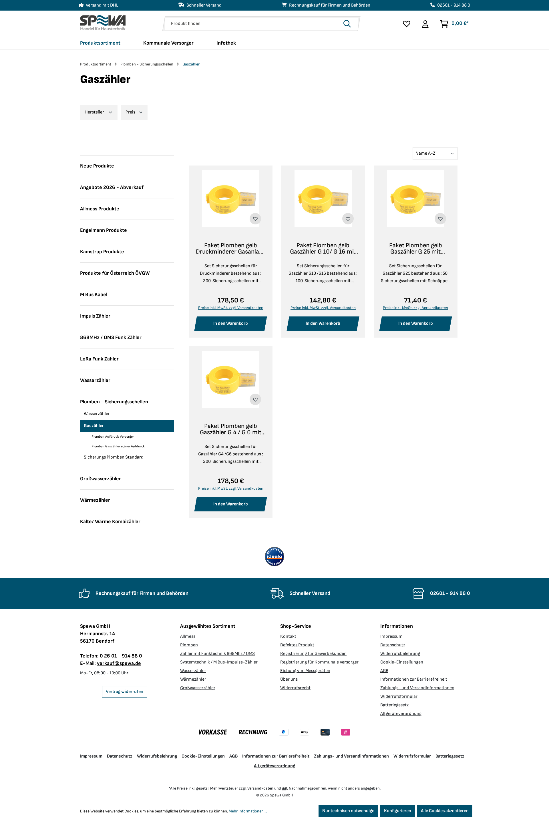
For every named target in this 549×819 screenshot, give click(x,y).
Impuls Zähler (95, 316)
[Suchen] (349, 24)
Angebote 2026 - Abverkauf (112, 187)
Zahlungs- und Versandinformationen (417, 688)
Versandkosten (260, 788)
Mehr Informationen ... (248, 811)
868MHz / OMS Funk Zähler (111, 337)
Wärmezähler (95, 500)
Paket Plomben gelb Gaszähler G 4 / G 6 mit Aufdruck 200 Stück (230, 429)
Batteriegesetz (394, 705)
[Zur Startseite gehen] (103, 22)
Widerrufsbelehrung (400, 653)
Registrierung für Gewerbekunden (313, 653)
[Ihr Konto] (425, 23)
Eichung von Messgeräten (305, 670)
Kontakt (288, 636)
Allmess (187, 636)
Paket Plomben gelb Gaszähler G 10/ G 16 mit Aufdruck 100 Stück (323, 248)
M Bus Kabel (93, 295)
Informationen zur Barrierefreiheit (413, 679)
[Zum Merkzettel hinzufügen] (255, 218)
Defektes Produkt (297, 645)
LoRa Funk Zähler (99, 359)
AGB (384, 670)
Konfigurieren (397, 811)
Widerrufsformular (398, 696)
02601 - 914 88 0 (453, 5)
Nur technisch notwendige (348, 811)
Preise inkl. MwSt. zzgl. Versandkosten (230, 307)
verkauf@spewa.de (119, 663)
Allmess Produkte (99, 209)
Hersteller (95, 112)
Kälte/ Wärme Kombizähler (110, 522)
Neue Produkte (97, 166)
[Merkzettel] (406, 23)
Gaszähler (94, 426)
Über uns (289, 679)
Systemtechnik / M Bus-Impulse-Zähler (219, 662)
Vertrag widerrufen (124, 691)
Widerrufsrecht (295, 688)
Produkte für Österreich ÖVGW (115, 273)
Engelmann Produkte (103, 230)
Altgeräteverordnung (400, 713)
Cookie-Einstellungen (401, 662)
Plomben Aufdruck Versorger (113, 437)
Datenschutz (392, 645)
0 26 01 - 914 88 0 (121, 656)
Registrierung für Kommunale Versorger (319, 662)
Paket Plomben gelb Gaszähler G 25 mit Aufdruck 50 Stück (415, 248)
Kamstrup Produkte (102, 252)
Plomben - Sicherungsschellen (114, 402)
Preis (131, 112)
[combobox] (252, 24)
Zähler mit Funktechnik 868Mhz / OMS (217, 653)
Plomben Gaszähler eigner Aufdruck (118, 446)
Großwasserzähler (100, 479)
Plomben (189, 645)
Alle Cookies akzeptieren (445, 811)
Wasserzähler (95, 380)
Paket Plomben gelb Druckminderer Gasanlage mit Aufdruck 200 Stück (230, 248)
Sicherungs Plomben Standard (114, 457)
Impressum (391, 636)
